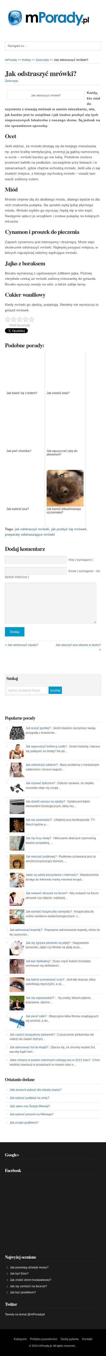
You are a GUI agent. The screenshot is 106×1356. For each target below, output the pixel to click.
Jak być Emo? (19, 1273)
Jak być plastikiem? (23, 1292)
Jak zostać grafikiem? (24, 1122)
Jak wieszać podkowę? (41, 856)
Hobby (26, 60)
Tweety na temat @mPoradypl (25, 1314)
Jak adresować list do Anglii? (29, 1047)
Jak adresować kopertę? (26, 930)
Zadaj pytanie (70, 1339)
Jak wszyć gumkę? (38, 728)
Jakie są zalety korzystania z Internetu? (52, 875)
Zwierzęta (42, 60)
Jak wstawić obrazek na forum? (47, 893)
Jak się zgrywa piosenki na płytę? (48, 943)
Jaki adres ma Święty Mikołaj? (30, 1106)
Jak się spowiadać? (39, 820)
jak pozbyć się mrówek (69, 529)
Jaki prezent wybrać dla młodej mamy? (36, 1090)
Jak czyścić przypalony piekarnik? (32, 1034)
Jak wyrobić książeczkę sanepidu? (49, 911)
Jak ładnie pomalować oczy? (45, 979)
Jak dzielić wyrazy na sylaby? (45, 801)
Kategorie (20, 1339)
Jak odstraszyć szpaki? (22, 645)
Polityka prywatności (43, 1339)
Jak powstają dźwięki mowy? (29, 1267)
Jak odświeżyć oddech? (42, 765)
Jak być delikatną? (38, 961)
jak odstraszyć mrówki (32, 529)
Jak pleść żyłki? (36, 1016)
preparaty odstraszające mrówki (30, 534)
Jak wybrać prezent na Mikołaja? (31, 1114)
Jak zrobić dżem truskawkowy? (30, 1280)
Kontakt (87, 1339)
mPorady (11, 60)
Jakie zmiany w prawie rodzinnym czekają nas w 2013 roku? (50, 1060)
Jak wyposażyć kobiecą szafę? (46, 746)
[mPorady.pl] (53, 25)
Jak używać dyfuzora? (40, 783)
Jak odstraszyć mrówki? (40, 73)
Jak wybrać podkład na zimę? (29, 1098)
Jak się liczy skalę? (38, 838)
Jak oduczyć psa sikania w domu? (78, 645)
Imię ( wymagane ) (81, 560)
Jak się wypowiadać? (40, 998)
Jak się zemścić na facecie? (28, 1286)
